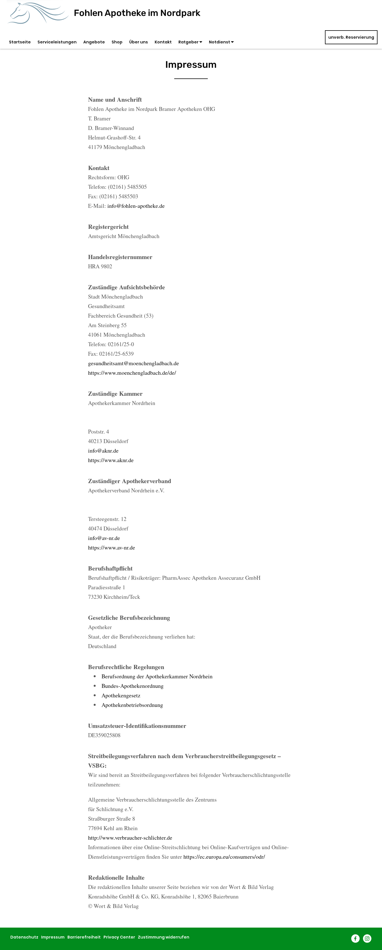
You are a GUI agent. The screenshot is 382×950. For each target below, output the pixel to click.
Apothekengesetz (121, 695)
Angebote (94, 42)
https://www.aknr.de (111, 460)
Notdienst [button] (220, 42)
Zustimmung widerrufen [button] (163, 937)
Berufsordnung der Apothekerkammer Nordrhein (157, 676)
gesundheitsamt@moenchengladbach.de (133, 363)
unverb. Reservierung (351, 37)
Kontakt (163, 42)
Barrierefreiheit (84, 937)
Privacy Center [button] (119, 937)
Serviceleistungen (57, 42)
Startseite (20, 42)
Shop (117, 42)
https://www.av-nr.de (111, 547)
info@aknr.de (103, 450)
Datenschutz (24, 937)
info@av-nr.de (104, 538)
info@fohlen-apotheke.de (136, 205)
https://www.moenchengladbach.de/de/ (132, 372)
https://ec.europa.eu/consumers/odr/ (224, 856)
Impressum (53, 937)
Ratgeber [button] (188, 42)
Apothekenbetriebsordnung (132, 705)
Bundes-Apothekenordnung (133, 686)
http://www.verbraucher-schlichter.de (130, 837)
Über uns (138, 42)
